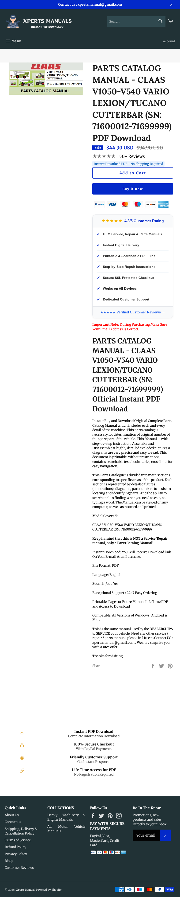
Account (169, 41)
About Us (12, 815)
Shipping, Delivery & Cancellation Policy (21, 831)
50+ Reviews (132, 156)
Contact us (13, 822)
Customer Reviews (19, 868)
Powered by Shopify (49, 889)
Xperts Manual (25, 889)
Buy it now (132, 189)
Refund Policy (15, 847)
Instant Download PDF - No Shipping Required (128, 164)
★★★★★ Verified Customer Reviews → (132, 312)
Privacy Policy (16, 854)
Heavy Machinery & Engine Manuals (66, 817)
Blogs (9, 861)
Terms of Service (18, 840)
